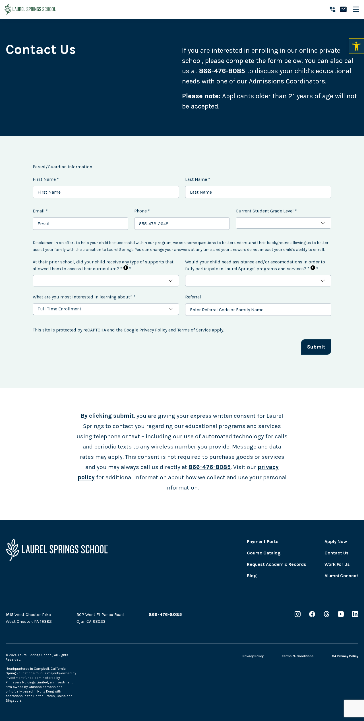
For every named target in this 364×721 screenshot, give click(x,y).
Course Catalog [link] (263, 553)
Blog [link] (252, 575)
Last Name (197, 179)
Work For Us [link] (337, 564)
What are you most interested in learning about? (84, 297)
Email (40, 211)
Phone (142, 211)
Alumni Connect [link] (341, 575)
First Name (46, 179)
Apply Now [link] (335, 541)
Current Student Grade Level (266, 211)
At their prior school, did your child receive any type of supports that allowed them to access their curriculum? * (103, 265)
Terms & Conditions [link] (298, 656)
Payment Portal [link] (263, 541)
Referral (193, 297)
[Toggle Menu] (357, 9)
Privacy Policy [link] (253, 656)
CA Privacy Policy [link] (345, 656)
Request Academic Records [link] (276, 564)
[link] (356, 46)
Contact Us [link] (336, 553)
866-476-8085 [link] (210, 467)
